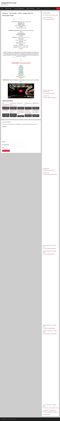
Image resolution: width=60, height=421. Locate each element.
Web (3, 147)
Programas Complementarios (19, 8)
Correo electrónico (5, 144)
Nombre (3, 141)
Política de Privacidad (30, 8)
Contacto (38, 8)
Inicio (2, 8)
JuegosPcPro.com (8, 3)
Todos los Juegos (8, 8)
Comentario (4, 126)
